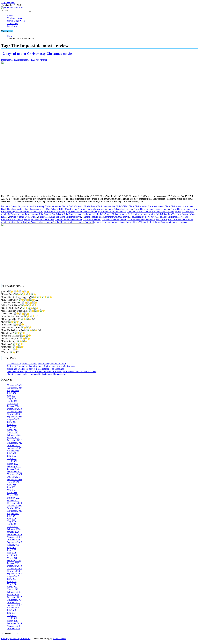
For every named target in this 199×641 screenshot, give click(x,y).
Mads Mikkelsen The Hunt (168, 214)
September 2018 (14, 573)
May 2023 (11, 427)
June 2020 (11, 518)
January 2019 (13, 563)
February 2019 (14, 560)
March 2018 (12, 589)
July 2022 (11, 453)
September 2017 (14, 605)
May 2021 (11, 490)
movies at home (16, 217)
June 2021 (11, 487)
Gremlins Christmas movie (139, 211)
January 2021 (13, 500)
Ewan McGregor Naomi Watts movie (47, 211)
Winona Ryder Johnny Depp (125, 222)
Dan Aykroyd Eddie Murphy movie (90, 209)
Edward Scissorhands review (183, 209)
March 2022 (12, 464)
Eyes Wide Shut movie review (112, 211)
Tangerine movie (90, 217)
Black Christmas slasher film (14, 209)
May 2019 (11, 552)
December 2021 (14, 471)
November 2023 (14, 411)
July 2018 (11, 579)
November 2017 (14, 600)
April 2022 (12, 461)
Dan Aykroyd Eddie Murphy (59, 209)
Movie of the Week (16, 21)
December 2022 (14, 440)
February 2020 (14, 529)
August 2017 (13, 607)
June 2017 (11, 613)
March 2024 (12, 403)
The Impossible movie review (68, 219)
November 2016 (14, 626)
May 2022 (11, 458)
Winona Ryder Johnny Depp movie (155, 222)
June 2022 (11, 456)
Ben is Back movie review (103, 206)
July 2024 (11, 393)
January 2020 (13, 532)
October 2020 (13, 508)
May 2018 (11, 584)
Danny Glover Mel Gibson (120, 209)
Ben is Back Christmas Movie (76, 206)
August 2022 (13, 450)
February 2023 (14, 435)
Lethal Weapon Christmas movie (112, 214)
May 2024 (11, 398)
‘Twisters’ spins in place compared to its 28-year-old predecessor (36, 374)
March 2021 (12, 495)
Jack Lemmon (31, 214)
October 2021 (13, 477)
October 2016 (13, 628)
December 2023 (14, 409)
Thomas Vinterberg (92, 219)
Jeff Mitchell (41, 60)
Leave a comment (180, 222)
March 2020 (12, 526)
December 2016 (14, 623)
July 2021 (11, 484)
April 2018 (12, 586)
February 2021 (14, 498)
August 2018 (13, 576)
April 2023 (12, 429)
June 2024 (11, 395)
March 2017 (12, 620)
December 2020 (14, 503)
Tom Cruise (161, 219)
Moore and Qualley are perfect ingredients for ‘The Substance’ (36, 369)
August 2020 (13, 513)
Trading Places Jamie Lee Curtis (68, 222)
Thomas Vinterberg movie (114, 219)
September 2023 (14, 416)
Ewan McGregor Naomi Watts (15, 211)
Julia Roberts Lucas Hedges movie (80, 214)
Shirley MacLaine (46, 217)
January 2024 (13, 406)
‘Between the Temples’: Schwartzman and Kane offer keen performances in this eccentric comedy (52, 371)
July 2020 (11, 516)
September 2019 (14, 542)
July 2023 (11, 422)
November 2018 (14, 568)
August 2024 (13, 390)
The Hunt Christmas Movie (170, 217)
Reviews (11, 15)
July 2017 (11, 610)
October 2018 (13, 571)
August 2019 (13, 545)
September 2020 (14, 511)
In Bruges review (16, 214)
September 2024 (14, 388)
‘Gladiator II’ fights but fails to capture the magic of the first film (36, 363)
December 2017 (14, 597)
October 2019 (13, 539)
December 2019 (14, 534)
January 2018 (13, 594)
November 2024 (14, 385)
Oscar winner (31, 217)
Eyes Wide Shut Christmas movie (81, 211)
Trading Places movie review (97, 222)
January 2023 (13, 437)
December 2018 (14, 566)
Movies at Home (14, 18)
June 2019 (11, 550)
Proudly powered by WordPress (15, 638)
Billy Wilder (121, 206)
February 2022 (14, 466)
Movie (185, 214)
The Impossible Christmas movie (39, 219)
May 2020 (11, 521)
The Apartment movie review (143, 217)
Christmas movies (37, 209)
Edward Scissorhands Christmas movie (151, 209)
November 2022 (14, 443)
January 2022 (13, 469)
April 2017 (12, 618)
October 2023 (13, 414)
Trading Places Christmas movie (37, 222)
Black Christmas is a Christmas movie (146, 206)
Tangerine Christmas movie (68, 217)
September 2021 (14, 479)
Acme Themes (59, 638)
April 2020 (12, 524)
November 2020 (14, 505)
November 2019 (14, 537)
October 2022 (13, 445)
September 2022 (14, 448)
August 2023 (13, 419)
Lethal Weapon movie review (141, 214)
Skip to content (8, 2)
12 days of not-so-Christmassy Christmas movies (37, 54)
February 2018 (14, 592)
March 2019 (12, 558)
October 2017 (13, 602)
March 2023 (12, 432)
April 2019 (12, 555)
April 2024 (12, 401)
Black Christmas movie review (179, 206)
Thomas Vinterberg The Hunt (141, 219)
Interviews (12, 26)
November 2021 (14, 474)
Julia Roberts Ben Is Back (51, 214)
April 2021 (12, 492)
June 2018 (11, 581)
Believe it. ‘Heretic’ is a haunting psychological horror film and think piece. (41, 366)
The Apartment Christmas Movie (114, 217)
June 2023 (11, 424)
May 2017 (11, 615)
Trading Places (15, 222)
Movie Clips (12, 23)
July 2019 (11, 547)
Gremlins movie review (163, 211)
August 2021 (13, 482)
